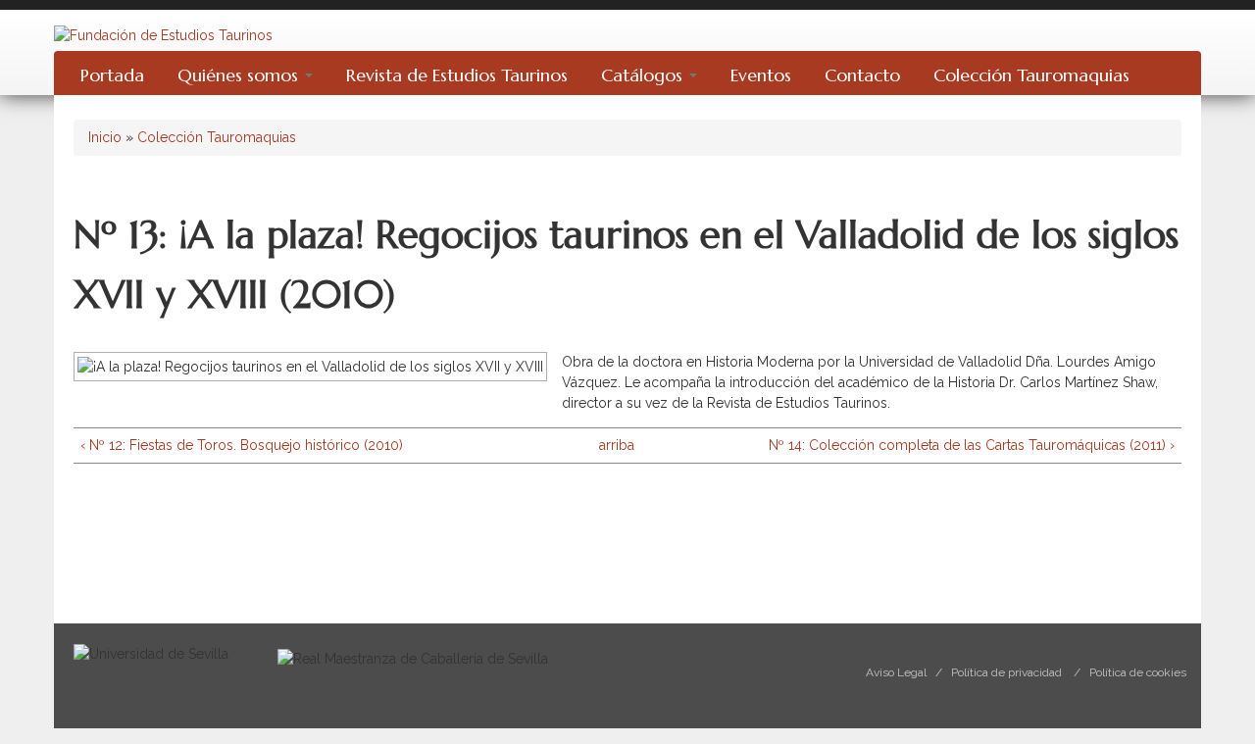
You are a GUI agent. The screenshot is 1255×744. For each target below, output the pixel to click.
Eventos (760, 75)
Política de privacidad (1006, 672)
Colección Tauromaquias (1031, 75)
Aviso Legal (896, 672)
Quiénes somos (240, 75)
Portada (112, 75)
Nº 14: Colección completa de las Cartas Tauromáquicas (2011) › (972, 445)
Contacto (862, 75)
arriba (616, 445)
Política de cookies (1137, 672)
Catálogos (644, 75)
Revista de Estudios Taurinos (457, 75)
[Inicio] (163, 34)
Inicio (105, 137)
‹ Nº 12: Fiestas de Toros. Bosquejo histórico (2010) (241, 445)
